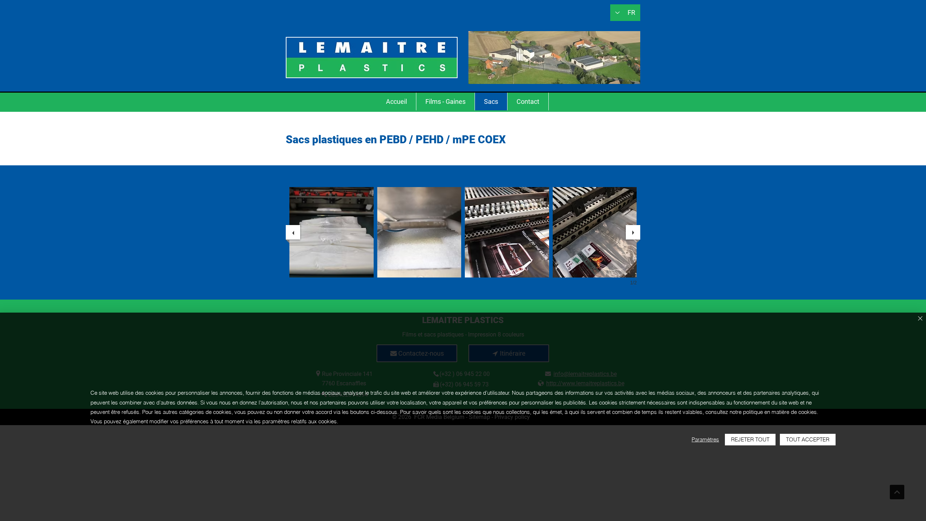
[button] (331, 232)
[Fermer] (920, 319)
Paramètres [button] (705, 439)
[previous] (293, 232)
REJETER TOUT (750, 439)
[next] (633, 232)
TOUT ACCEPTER (807, 439)
